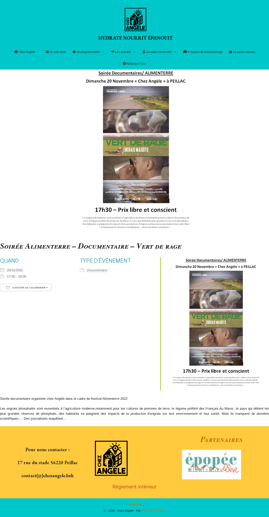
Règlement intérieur (134, 487)
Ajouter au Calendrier (28, 287)
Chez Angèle (26, 51)
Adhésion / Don (136, 63)
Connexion (134, 504)
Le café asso (57, 51)
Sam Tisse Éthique (153, 510)
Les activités (122, 51)
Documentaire (97, 270)
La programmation (88, 51)
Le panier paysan (243, 51)
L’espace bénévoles (159, 51)
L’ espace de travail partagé (205, 51)
